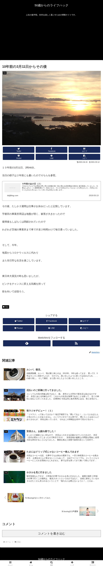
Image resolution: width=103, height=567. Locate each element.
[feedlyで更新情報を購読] (26, 343)
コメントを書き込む (51, 533)
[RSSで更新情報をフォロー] (76, 343)
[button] (84, 157)
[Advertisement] (51, 40)
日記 (6, 307)
